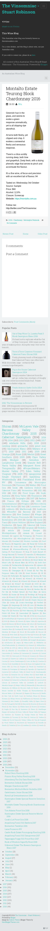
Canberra (32, 568)
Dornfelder (15, 664)
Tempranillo (8, 468)
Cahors (31, 624)
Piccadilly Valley (27, 701)
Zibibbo (25, 640)
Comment (40, 659)
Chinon (41, 656)
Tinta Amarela (35, 637)
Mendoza (5, 632)
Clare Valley (39, 457)
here (33, 55)
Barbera (42, 498)
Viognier (6, 473)
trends (41, 725)
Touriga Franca (30, 715)
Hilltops (25, 501)
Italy (23, 506)
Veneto (13, 616)
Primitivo (39, 546)
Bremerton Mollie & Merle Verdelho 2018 (23, 789)
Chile (4, 602)
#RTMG (6, 648)
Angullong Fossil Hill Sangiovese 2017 (22, 835)
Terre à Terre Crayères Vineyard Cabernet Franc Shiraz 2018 (27, 353)
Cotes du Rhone (8, 589)
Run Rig (15, 709)
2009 (22, 457)
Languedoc (18, 560)
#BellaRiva (39, 643)
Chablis (27, 586)
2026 (5, 739)
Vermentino (27, 490)
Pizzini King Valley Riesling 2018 (20, 776)
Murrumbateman (37, 691)
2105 (44, 619)
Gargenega (15, 605)
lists (19, 725)
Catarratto (35, 653)
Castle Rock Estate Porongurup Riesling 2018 (25, 832)
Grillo (25, 605)
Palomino (36, 699)
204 (31, 648)
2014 (10, 440)
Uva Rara (24, 717)
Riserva (34, 707)
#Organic (25, 504)
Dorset (23, 664)
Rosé (18, 454)
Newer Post (8, 234)
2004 (20, 520)
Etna (15, 667)
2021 (40, 490)
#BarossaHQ (28, 643)
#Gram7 (18, 584)
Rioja (27, 552)
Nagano (27, 693)
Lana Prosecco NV (13, 829)
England (37, 664)
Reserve (41, 704)
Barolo (44, 597)
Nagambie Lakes (20, 544)
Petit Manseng (28, 610)
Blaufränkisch (15, 586)
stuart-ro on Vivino (10, 26)
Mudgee (14, 459)
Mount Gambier (7, 691)
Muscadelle (31, 632)
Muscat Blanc (20, 562)
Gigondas (31, 669)
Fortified (40, 602)
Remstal (26, 704)
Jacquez (33, 629)
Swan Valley (22, 712)
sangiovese (35, 473)
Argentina (40, 621)
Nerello (43, 693)
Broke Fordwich (18, 568)
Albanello (11, 651)
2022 (4, 493)
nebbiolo (10, 509)
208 (39, 619)
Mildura (14, 688)
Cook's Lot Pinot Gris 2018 (16, 819)
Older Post (42, 234)
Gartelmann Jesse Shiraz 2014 (18, 792)
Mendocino (5, 688)
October (8, 851)
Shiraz (6, 426)
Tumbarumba (17, 565)
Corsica (4, 661)
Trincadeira (5, 717)
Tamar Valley (33, 712)
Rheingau (7, 637)
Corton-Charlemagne (17, 661)
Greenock (37, 517)
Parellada (40, 608)
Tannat (32, 544)
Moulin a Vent (39, 688)
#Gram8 (28, 584)
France (10, 501)
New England (36, 522)
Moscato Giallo (25, 688)
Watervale (6, 546)
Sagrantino (26, 576)
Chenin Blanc (38, 586)
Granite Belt (34, 462)
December (10, 767)
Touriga (40, 594)
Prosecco (39, 536)
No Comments (12, 223)
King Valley (20, 496)
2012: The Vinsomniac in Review (17, 403)
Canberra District (32, 488)
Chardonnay (18, 220)
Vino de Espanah (40, 720)
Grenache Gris (16, 675)
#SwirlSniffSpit (9, 619)
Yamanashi (31, 723)
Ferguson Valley (8, 573)
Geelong (22, 669)
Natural (4, 635)
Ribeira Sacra (24, 707)
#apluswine (29, 565)
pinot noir (40, 445)
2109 (5, 621)
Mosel (22, 632)
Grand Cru (29, 672)
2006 (38, 501)
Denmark (5, 536)
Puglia (44, 635)
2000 (37, 584)
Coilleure (21, 659)
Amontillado (21, 651)
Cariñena (16, 653)
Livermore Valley (17, 683)
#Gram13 (39, 578)
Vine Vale (23, 616)
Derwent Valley (28, 627)
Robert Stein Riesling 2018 (17, 773)
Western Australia (31, 541)
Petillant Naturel (18, 592)
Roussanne (36, 496)
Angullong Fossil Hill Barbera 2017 (20, 823)
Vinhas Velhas (26, 720)
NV (3, 482)
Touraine (18, 715)
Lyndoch (40, 683)
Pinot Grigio (29, 493)
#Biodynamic (41, 554)
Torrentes (8, 715)
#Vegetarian (21, 619)
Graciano (38, 538)
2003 (27, 597)
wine (4, 597)
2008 (20, 473)
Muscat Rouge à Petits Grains (21, 608)
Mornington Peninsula (31, 220)
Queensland (23, 613)
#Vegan (38, 514)
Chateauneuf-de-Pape (12, 627)
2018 (36, 443)
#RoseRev (11, 512)
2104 (36, 648)
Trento (41, 715)
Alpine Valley (30, 621)
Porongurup (27, 536)
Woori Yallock (9, 723)
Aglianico (40, 565)
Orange (6, 454)
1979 (13, 648)
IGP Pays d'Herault (19, 677)
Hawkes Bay (38, 589)
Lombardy (30, 683)
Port (3, 704)
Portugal (10, 704)
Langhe (31, 680)
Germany (20, 589)
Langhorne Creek (11, 462)
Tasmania (6, 498)
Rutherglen (15, 576)
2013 (21, 440)
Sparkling (34, 476)
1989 (19, 648)
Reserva (33, 704)
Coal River (42, 557)
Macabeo (40, 605)
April (7, 871)
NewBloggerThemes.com (10, 922)
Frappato (5, 605)
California (31, 557)
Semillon (34, 459)
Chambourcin (41, 624)
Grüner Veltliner (18, 522)
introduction (9, 643)
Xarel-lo (18, 640)
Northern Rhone (31, 696)
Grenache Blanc (7, 629)
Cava (26, 600)
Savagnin (16, 637)
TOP (46, 928)
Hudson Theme (14, 920)
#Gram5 (43, 581)
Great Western (31, 573)
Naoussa (36, 693)
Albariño (35, 597)
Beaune (11, 624)
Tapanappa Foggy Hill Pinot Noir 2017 (22, 839)
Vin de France (14, 720)
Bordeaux (8, 600)
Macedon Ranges (7, 685)
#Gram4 (34, 581)
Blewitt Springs (22, 624)
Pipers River (40, 701)
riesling (6, 445)
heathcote (41, 509)
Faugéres (23, 667)
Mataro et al (39, 448)
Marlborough (26, 509)
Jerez (44, 677)
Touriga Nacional (8, 554)
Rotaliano (43, 707)
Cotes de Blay (31, 661)
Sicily (39, 520)
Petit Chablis (15, 701)
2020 (14, 493)
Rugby (6, 709)
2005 (19, 528)
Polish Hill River (8, 613)
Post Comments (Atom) (24, 322)
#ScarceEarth (41, 616)
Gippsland (40, 669)
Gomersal (5, 672)
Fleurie (31, 667)
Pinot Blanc (33, 592)
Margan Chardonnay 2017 (16, 786)
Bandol (4, 624)
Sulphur (24, 637)
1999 (25, 648)
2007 (32, 498)
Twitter (10, 640)
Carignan (29, 528)
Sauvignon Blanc (16, 448)
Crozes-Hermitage (26, 602)
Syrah (15, 488)
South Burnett (38, 552)
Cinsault (38, 533)
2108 (42, 648)
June (7, 864)
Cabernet (31, 525)
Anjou (31, 651)
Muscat (41, 632)
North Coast (19, 696)
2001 (28, 619)
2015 (33, 433)
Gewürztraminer (9, 504)
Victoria (40, 544)
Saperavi (35, 613)
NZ (42, 573)
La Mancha (23, 680)
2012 (32, 440)
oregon (18, 643)
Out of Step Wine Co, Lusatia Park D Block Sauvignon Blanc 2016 (28, 335)
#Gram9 (31, 645)
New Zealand (23, 514)
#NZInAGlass (41, 645)
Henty (26, 629)
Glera (29, 589)
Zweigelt (33, 640)
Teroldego (31, 594)
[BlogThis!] (9, 212)
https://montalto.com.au (26, 199)
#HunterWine (7, 538)
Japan (38, 677)
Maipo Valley (20, 685)
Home (25, 234)
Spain (19, 525)
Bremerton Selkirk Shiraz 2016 (18, 783)
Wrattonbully (9, 479)
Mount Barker (38, 560)
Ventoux (33, 717)
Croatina (41, 661)
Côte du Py (5, 664)
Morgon (14, 632)
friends (4, 725)
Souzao (14, 594)
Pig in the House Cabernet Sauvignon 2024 (24, 371)
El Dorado (28, 570)
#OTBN (32, 616)
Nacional (19, 693)
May (7, 867)
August (8, 858)
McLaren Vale (29, 426)
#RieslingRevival (23, 538)
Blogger (44, 64)
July (7, 861)
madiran (26, 725)
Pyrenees (20, 485)
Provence (36, 635)
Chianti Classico (37, 600)
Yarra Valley (9, 465)
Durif (44, 541)
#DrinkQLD (22, 645)
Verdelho (42, 528)
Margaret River (32, 465)
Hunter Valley (10, 471)
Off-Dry (31, 562)
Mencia (27, 560)
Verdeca (41, 717)
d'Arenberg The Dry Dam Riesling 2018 (22, 779)
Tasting (36, 576)
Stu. (20, 104)
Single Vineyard (11, 476)
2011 (24, 451)
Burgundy (18, 600)
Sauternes (24, 709)
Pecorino (16, 610)
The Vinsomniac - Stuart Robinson (20, 9)
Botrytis (5, 568)
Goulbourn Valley (17, 672)
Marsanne (7, 514)
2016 (10, 220)
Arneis (16, 546)
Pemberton (7, 525)
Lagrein (16, 536)
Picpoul (4, 576)
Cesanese (33, 656)
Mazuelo (41, 629)
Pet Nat (5, 592)
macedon (30, 554)
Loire (32, 605)
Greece (6, 675)
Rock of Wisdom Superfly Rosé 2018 (21, 842)
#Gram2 (15, 581)
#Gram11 (29, 578)
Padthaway (27, 699)
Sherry (33, 709)
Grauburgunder (41, 672)
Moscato (5, 541)
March (8, 874)
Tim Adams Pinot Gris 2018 (17, 810)
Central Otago (27, 546)
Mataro (4, 608)
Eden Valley (33, 471)
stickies (34, 725)
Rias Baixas (13, 707)
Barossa (26, 512)
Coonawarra (20, 482)
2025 (34, 619)
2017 (43, 440)
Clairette (13, 659)
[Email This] (7, 212)
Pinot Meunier (16, 552)
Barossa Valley (16, 430)
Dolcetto (8, 560)
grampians (42, 640)
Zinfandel (5, 549)
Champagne (16, 570)
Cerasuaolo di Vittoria (19, 656)
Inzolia (31, 677)
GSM (20, 573)
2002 (21, 597)
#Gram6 (8, 584)
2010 (11, 451)
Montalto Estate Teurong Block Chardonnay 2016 (23, 93)
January (9, 880)
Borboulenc (40, 651)
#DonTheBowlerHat (8, 645)
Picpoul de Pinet (25, 635)
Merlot (30, 454)
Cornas (12, 602)
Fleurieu (8, 544)
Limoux (4, 683)
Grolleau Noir (28, 675)
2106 (34, 549)
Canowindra (6, 653)
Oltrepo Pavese (15, 699)
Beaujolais (8, 557)
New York (7, 696)
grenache (23, 445)
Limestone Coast (38, 506)
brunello (41, 723)
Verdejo (4, 720)
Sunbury (12, 712)
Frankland (40, 667)
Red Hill (17, 704)
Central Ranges (31, 530)
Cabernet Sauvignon (16, 437)
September (10, 855)
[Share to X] (12, 212)
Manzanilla (30, 685)
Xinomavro (20, 723)
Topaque (43, 712)
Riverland (16, 541)
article (11, 530)
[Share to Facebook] (14, 212)
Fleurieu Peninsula (20, 517)
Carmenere (25, 653)
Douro (30, 664)
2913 (3, 651)
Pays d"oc (5, 610)
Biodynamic (7, 520)
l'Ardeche (12, 725)
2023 (39, 512)
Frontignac (13, 669)
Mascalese (40, 685)
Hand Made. (39, 675)
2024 (4, 517)
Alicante (20, 621)
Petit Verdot (11, 506)
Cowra (43, 525)
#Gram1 (19, 578)
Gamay (29, 520)
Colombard (30, 659)
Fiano (4, 522)
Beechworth (19, 557)
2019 (37, 451)
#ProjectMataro (31, 468)
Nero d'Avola (40, 504)
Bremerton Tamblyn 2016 (16, 826)
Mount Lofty (6, 562)
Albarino (12, 621)
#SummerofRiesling (20, 549)
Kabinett (7, 680)
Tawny (22, 594)
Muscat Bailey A (7, 693)
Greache (40, 627)
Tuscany (15, 717)
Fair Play (39, 570)
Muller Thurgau (22, 691)
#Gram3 (24, 581)
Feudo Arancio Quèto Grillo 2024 (27, 387)
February (9, 877)
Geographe (21, 498)
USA (10, 578)
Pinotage (40, 610)
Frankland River (32, 479)
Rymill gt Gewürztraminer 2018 (19, 795)
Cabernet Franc (9, 490)
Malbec (32, 485)
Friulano (5, 669)
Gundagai (18, 629)
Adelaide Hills (17, 443)
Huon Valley (6, 677)
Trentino (20, 554)
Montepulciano (9, 533)
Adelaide (26, 533)
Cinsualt (5, 659)
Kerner (14, 680)
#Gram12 (12, 597)
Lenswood (40, 680)
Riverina (9, 528)
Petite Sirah (13, 635)
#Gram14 (5, 581)
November (10, 770)
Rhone (4, 707)
